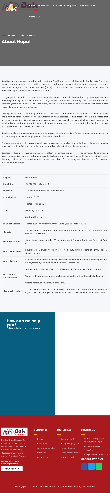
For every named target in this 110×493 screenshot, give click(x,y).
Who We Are (43, 5)
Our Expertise (58, 5)
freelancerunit (88, 486)
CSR (93, 5)
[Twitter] (91, 466)
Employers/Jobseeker (78, 5)
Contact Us (34, 16)
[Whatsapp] (99, 466)
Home (32, 5)
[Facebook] (84, 466)
